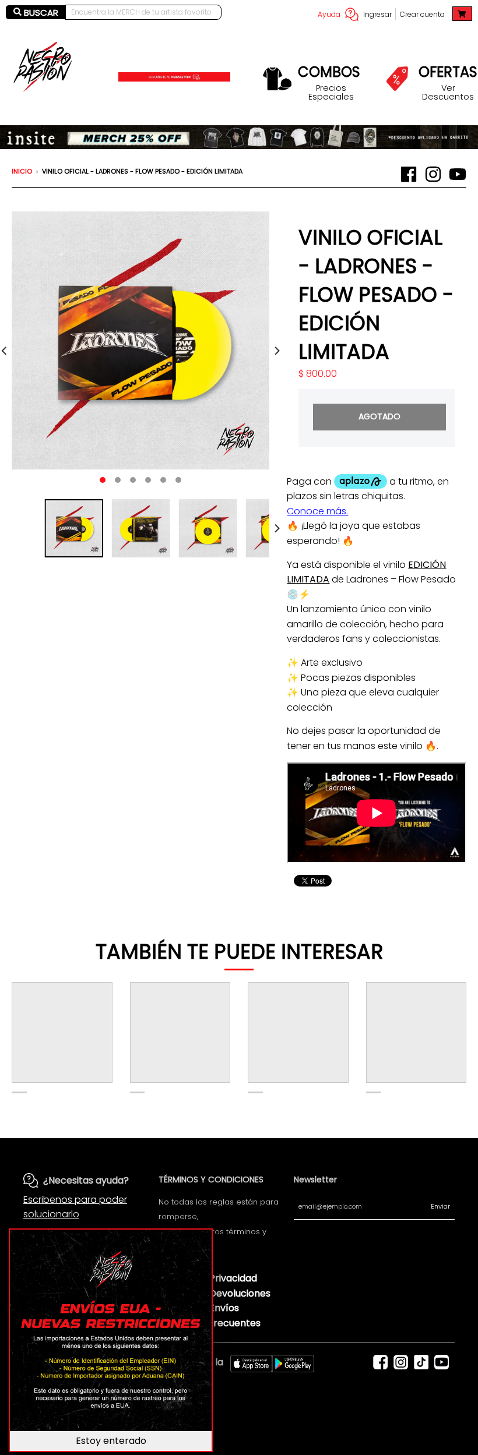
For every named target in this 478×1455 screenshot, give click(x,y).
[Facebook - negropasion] (408, 174)
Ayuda (329, 14)
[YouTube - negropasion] (457, 174)
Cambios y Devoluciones (214, 1293)
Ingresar (377, 14)
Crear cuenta (422, 14)
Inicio (22, 171)
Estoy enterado (111, 1440)
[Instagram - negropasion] (433, 174)
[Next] (276, 350)
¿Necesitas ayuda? (86, 1180)
